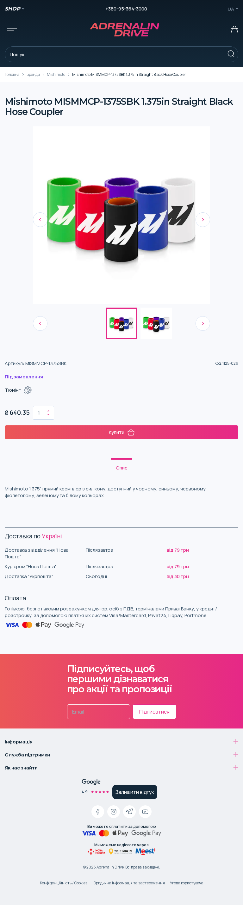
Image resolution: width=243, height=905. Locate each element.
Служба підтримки (27, 754)
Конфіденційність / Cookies (63, 883)
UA (231, 9)
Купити (116, 432)
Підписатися (154, 711)
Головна (12, 74)
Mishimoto (56, 74)
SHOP (12, 9)
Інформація (19, 741)
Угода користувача (186, 883)
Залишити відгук (134, 792)
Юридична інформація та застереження (128, 883)
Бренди (33, 74)
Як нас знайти (21, 767)
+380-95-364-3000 (126, 8)
